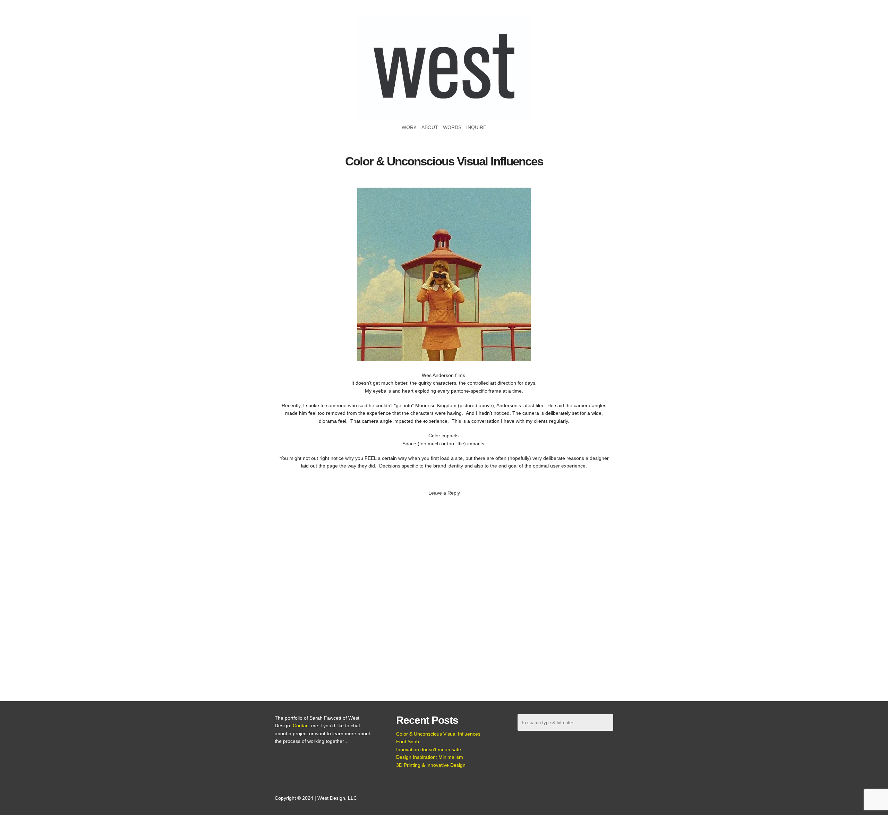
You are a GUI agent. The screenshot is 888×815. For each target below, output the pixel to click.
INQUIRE (476, 127)
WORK (409, 127)
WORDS (452, 127)
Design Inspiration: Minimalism (429, 757)
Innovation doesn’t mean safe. (429, 749)
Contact (301, 725)
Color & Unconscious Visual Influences (438, 734)
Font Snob (407, 741)
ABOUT (429, 127)
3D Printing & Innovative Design (431, 765)
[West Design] (444, 70)
